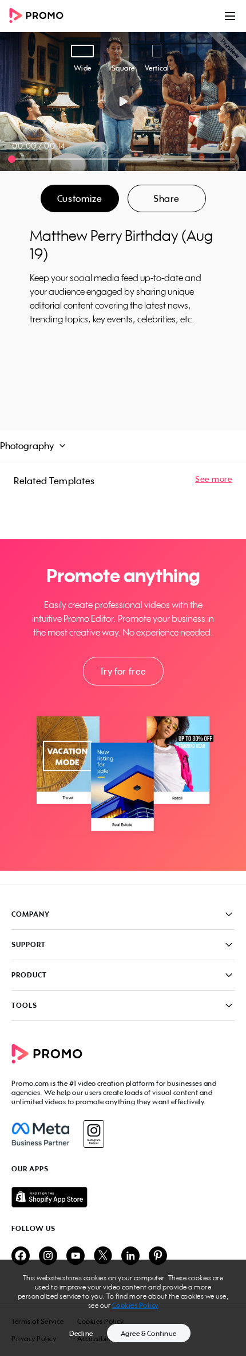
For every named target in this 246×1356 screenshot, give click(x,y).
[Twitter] (103, 1256)
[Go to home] (40, 16)
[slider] (11, 159)
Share (166, 198)
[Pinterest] (158, 1256)
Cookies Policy (135, 1305)
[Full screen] (230, 141)
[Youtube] (75, 1256)
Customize (79, 198)
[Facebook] (40, 1134)
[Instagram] (93, 1134)
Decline (81, 1333)
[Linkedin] (130, 1256)
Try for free (123, 671)
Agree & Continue (149, 1333)
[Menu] (230, 16)
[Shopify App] (123, 1197)
